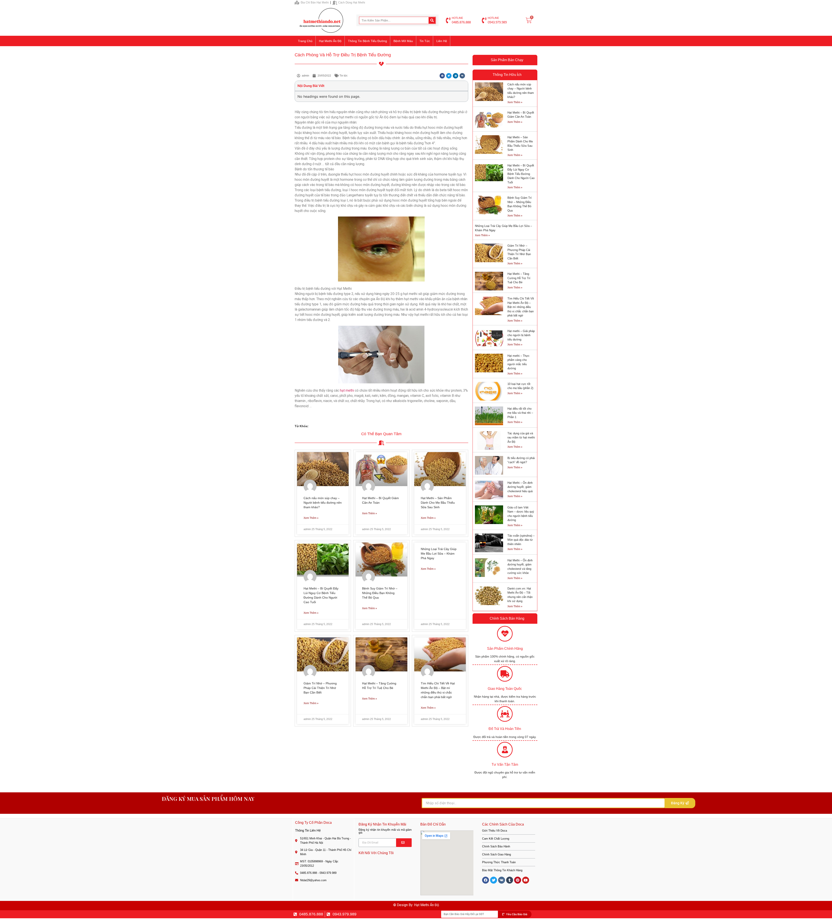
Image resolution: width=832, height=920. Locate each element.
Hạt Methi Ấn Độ (330, 41)
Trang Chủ (305, 41)
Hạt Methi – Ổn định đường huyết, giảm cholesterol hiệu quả (520, 487)
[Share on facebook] (442, 75)
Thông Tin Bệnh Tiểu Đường (367, 41)
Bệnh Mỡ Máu (403, 41)
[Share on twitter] (449, 75)
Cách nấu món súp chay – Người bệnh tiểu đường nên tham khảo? (323, 502)
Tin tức (424, 41)
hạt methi (346, 390)
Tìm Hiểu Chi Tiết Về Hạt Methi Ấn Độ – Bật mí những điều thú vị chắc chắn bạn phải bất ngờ (520, 307)
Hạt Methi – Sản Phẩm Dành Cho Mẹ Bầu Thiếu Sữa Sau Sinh (438, 502)
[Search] (432, 20)
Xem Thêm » (311, 517)
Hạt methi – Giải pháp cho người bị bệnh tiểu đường (521, 335)
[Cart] (528, 20)
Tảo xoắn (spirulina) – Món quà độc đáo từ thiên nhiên (521, 540)
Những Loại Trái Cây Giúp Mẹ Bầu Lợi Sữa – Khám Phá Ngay (439, 553)
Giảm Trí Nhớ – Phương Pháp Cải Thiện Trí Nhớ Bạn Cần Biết (320, 688)
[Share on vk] (462, 75)
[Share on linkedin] (455, 75)
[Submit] (404, 842)
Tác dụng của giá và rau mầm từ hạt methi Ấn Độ (521, 437)
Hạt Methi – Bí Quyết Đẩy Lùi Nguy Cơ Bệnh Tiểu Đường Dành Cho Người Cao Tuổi (521, 174)
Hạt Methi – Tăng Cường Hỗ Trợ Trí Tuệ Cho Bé (518, 278)
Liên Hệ (441, 41)
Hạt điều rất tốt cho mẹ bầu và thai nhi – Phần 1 (520, 413)
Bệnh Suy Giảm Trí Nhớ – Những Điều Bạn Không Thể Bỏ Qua (379, 593)
